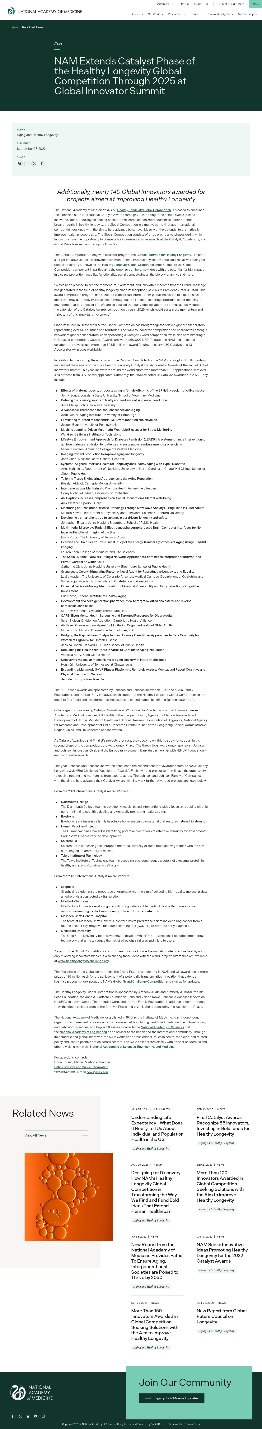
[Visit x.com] (20, 1416)
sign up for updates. (186, 981)
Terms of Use (176, 1424)
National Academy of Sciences (162, 1027)
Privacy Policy (192, 1424)
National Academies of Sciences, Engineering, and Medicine (132, 1047)
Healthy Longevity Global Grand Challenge (132, 265)
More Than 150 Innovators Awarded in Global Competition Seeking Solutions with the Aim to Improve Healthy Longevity (157, 1325)
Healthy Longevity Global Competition (144, 210)
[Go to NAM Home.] (45, 11)
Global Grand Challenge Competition (139, 981)
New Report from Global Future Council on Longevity (223, 1317)
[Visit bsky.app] (20, 163)
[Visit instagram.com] (43, 1416)
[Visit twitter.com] (34, 163)
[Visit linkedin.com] (27, 163)
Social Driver (158, 1424)
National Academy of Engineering (83, 1032)
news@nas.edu (97, 1072)
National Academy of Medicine (82, 1017)
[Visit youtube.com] (36, 1416)
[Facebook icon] (13, 1416)
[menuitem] (165, 4)
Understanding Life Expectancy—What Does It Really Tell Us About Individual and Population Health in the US (157, 1129)
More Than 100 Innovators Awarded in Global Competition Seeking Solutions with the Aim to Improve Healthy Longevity (223, 1187)
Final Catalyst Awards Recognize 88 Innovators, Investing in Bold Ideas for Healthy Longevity (223, 1127)
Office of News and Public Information (81, 1067)
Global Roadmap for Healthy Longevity (164, 255)
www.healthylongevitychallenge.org (83, 961)
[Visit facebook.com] (41, 163)
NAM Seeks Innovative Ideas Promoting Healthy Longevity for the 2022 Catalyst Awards (223, 1254)
